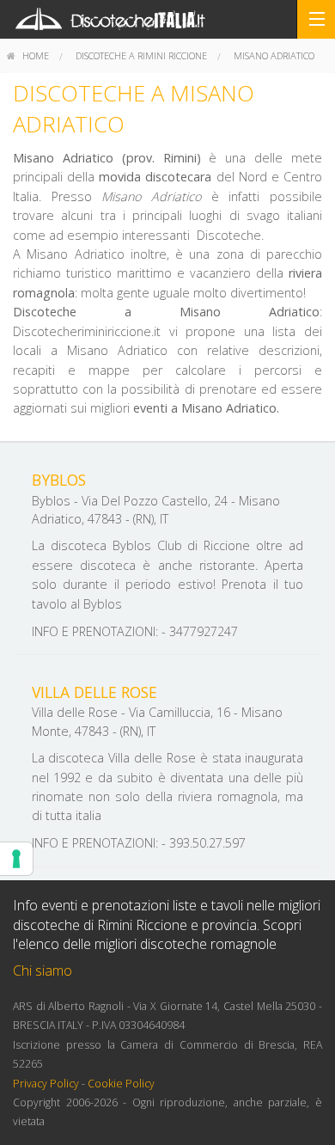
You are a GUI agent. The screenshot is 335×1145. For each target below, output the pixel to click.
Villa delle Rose (94, 692)
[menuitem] (28, 56)
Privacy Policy (46, 1083)
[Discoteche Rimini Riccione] (167, 19)
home (34, 55)
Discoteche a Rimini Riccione (141, 55)
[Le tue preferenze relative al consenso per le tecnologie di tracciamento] (16, 858)
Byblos (59, 479)
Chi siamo (42, 970)
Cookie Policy (121, 1083)
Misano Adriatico (274, 55)
